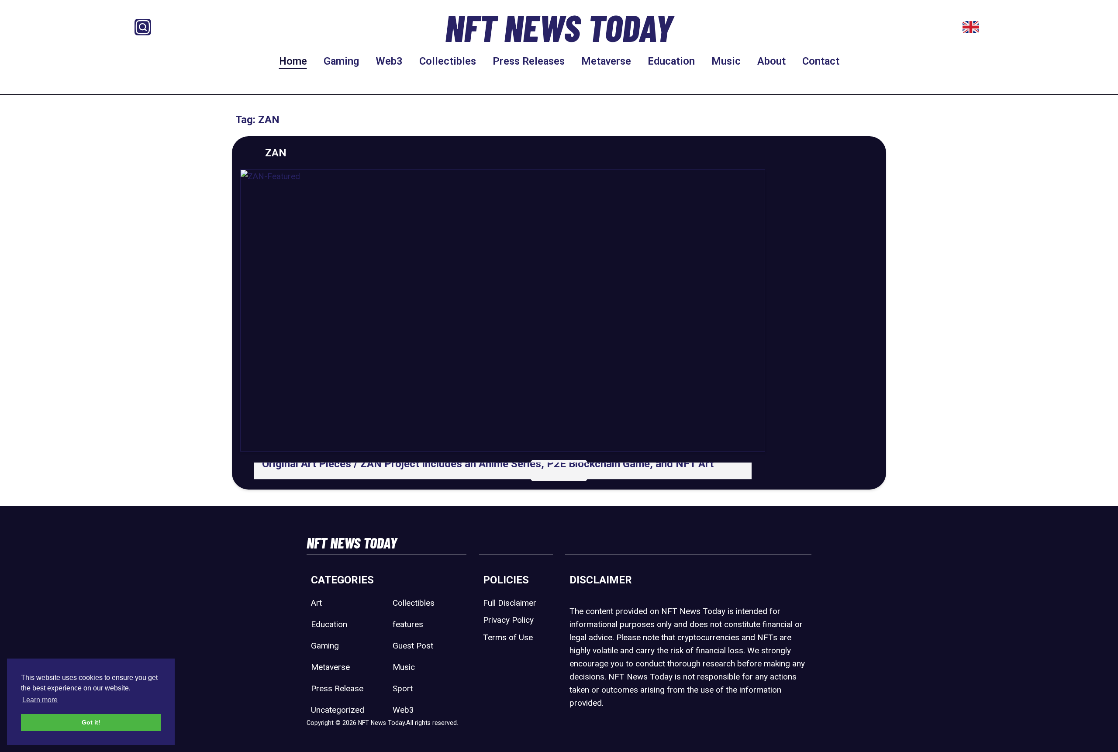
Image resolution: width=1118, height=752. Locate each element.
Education (671, 61)
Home (293, 61)
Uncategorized (337, 710)
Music (726, 61)
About (771, 61)
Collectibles (447, 61)
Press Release (337, 688)
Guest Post (413, 646)
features (408, 624)
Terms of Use (508, 637)
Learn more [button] (40, 700)
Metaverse (606, 61)
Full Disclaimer (509, 603)
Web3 (389, 61)
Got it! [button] (91, 722)
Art (316, 603)
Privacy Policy (508, 620)
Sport (403, 688)
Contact (820, 61)
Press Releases (529, 61)
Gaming (341, 61)
